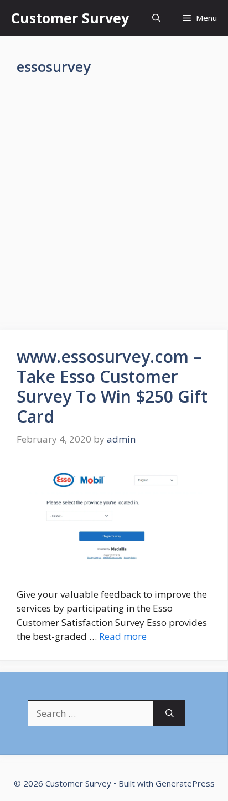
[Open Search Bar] (156, 18)
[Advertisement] (114, 211)
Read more (123, 636)
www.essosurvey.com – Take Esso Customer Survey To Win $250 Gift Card (112, 386)
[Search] (169, 713)
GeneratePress (185, 783)
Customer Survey (70, 17)
